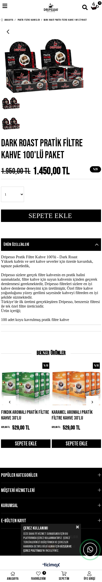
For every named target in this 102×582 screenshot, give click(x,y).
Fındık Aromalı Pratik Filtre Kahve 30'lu (25, 415)
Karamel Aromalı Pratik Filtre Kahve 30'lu (72, 415)
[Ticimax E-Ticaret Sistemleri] (51, 565)
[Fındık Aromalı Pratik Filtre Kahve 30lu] (25, 383)
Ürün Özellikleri (16, 244)
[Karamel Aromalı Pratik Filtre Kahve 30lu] (76, 383)
